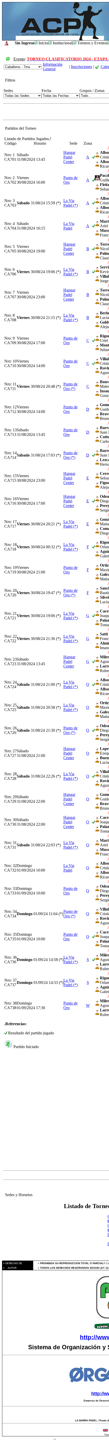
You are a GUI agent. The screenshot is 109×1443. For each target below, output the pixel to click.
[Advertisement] (54, 1113)
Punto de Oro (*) (70, 386)
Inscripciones (81, 66)
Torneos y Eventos (91, 43)
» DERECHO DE (12, 1263)
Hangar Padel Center (69, 157)
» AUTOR (9, 1267)
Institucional (62, 43)
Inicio (43, 43)
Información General (52, 66)
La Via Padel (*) (70, 202)
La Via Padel (68, 225)
